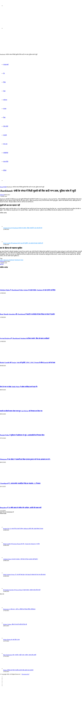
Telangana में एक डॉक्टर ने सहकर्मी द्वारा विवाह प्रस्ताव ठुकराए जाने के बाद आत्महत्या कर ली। (25, 459)
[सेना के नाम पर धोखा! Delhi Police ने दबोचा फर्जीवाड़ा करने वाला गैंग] (15, 383)
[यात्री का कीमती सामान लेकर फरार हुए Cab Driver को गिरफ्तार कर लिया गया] (15, 407)
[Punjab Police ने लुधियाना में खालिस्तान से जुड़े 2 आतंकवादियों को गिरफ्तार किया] (15, 432)
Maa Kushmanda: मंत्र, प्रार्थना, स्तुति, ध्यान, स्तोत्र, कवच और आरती (19, 654)
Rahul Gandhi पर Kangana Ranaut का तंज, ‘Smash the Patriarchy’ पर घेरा (21, 544)
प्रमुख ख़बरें (5, 64)
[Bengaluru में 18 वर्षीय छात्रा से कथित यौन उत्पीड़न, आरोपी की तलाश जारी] (15, 504)
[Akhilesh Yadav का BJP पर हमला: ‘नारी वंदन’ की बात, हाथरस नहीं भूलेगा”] (12, 557)
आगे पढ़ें (1, 264)
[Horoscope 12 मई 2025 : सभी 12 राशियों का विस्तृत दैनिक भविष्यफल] (12, 607)
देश (4, 73)
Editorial (2, 194)
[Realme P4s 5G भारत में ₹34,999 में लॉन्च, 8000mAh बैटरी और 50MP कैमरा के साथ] (12, 527)
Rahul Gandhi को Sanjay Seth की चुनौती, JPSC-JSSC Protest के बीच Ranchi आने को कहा (27, 362)
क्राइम (4, 108)
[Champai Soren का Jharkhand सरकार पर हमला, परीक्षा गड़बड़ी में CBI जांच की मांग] (12, 226)
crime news (6, 260)
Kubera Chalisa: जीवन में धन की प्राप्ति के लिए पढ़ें (15, 624)
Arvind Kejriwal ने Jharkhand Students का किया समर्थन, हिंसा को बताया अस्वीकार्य (24, 338)
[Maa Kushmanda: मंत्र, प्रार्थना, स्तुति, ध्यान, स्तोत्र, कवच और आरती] (12, 653)
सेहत (4, 91)
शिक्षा (4, 117)
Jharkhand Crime (19, 260)
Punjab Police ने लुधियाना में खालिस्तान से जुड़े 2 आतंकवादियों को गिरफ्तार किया (22, 435)
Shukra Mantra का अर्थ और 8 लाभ (11, 639)
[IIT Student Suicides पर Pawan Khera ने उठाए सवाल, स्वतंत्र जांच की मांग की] (12, 588)
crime (1, 260)
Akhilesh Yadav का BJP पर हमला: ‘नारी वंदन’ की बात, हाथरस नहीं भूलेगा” (20, 559)
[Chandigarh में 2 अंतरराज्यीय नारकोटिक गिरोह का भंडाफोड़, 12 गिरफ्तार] (15, 480)
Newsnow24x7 (25, 674)
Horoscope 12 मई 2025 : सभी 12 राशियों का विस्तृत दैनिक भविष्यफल (19, 609)
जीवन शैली (5, 126)
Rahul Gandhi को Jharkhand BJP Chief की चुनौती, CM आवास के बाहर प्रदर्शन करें (23, 243)
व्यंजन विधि (5, 161)
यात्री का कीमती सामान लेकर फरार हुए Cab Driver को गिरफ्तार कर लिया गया (21, 411)
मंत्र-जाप (5, 144)
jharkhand (11, 260)
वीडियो (4, 170)
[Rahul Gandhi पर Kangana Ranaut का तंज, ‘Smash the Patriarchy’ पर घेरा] (12, 542)
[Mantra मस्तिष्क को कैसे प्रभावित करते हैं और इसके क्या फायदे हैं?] (12, 668)
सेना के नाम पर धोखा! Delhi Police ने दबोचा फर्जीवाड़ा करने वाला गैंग (18, 386)
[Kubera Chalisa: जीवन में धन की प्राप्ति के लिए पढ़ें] (12, 623)
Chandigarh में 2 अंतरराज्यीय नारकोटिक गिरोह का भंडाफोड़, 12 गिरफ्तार (20, 483)
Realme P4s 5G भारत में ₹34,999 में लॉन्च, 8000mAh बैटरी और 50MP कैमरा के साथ (23, 528)
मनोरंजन (5, 99)
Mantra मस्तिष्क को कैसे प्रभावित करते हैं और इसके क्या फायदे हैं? (18, 670)
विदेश (4, 82)
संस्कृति (5, 135)
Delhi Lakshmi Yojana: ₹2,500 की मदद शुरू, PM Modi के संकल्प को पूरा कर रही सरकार (24, 574)
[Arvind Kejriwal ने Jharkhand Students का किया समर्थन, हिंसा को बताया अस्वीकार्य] (15, 335)
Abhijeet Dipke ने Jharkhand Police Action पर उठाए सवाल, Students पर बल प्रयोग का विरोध (27, 290)
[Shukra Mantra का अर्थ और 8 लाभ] (12, 638)
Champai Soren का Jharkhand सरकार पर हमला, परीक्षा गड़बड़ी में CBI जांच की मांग (22, 228)
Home (1, 187)
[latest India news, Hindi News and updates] (11, 18)
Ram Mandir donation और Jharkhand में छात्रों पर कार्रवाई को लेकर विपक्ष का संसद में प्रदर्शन (27, 314)
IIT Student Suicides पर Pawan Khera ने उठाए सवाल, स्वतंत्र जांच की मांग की (21, 590)
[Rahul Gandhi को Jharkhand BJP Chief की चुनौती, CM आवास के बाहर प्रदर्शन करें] (12, 241)
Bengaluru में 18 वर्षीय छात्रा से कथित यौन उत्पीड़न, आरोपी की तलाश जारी (20, 507)
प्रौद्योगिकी (5, 152)
